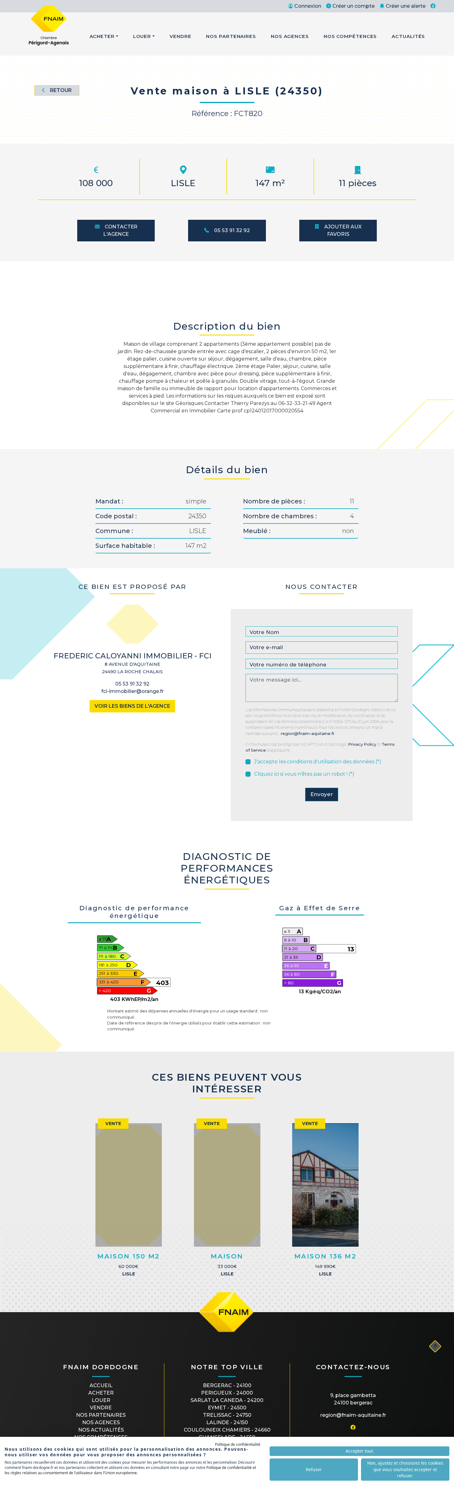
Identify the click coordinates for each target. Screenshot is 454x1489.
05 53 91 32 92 (232, 230)
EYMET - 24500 (227, 1408)
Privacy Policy (362, 744)
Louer (142, 36)
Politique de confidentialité (237, 1444)
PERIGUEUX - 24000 (227, 1393)
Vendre (180, 36)
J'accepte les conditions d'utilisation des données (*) (317, 762)
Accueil (101, 1385)
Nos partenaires (101, 1415)
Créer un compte (353, 6)
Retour (61, 90)
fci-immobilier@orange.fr (132, 691)
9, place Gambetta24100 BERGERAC (353, 1399)
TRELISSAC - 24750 (227, 1415)
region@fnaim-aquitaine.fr (307, 733)
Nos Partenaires (231, 36)
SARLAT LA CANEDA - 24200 (227, 1400)
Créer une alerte (406, 6)
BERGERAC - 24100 (227, 1385)
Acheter (102, 36)
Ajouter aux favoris (343, 230)
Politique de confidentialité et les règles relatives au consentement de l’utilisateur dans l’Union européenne (130, 1470)
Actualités (408, 36)
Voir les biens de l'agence (132, 706)
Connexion (307, 6)
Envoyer (321, 794)
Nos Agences (290, 36)
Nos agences (101, 1422)
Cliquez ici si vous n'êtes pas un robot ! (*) (304, 774)
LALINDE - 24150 (227, 1422)
